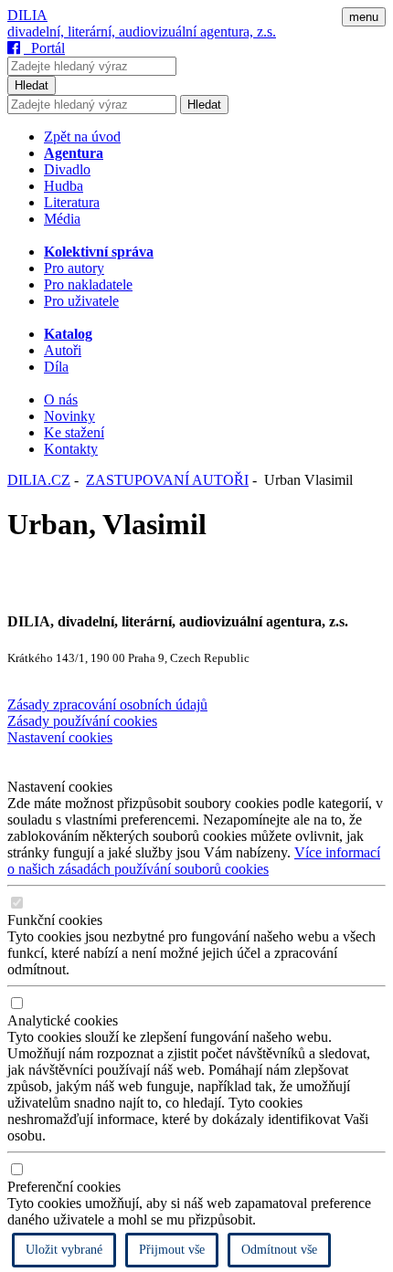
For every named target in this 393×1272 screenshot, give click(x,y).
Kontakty (71, 449)
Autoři (62, 350)
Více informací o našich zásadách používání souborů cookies (193, 861)
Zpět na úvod (82, 136)
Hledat (31, 85)
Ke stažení (74, 432)
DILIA (27, 15)
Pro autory (74, 268)
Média (62, 218)
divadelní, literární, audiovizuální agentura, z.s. (141, 31)
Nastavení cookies (59, 737)
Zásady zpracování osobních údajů (107, 704)
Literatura (72, 202)
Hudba (63, 186)
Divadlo (67, 169)
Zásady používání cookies (82, 721)
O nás (61, 399)
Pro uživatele (81, 301)
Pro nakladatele (88, 284)
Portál (44, 48)
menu (363, 17)
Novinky (69, 416)
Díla (56, 366)
